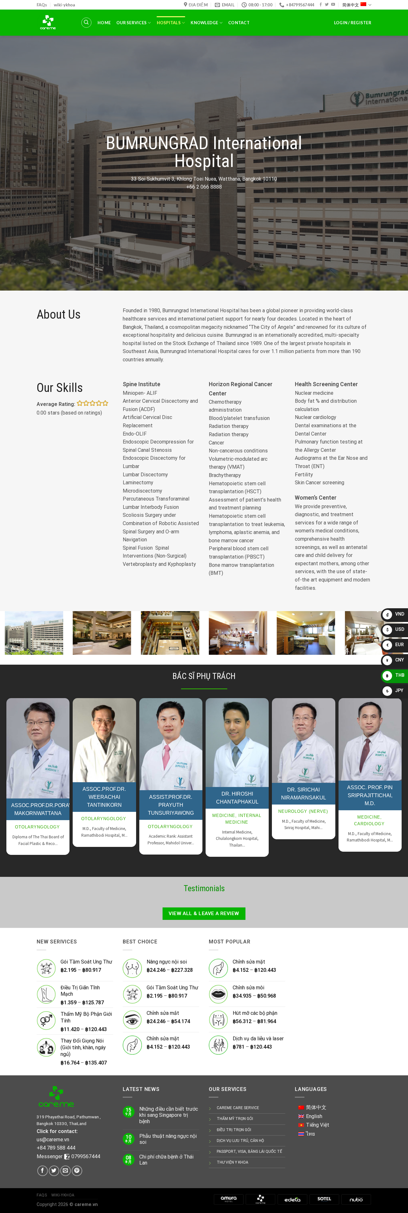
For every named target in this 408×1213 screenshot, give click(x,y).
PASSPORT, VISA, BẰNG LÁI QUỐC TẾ (249, 1151)
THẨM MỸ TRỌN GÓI (235, 1118)
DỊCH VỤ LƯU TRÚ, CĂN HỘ (240, 1140)
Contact (239, 22)
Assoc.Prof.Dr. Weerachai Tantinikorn (104, 797)
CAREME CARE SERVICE (238, 1108)
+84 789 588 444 (56, 1148)
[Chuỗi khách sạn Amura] (228, 1199)
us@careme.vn (53, 1140)
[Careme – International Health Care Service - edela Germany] (54, 23)
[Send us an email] (65, 1171)
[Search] (86, 23)
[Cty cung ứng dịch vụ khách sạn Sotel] (324, 1199)
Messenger (50, 1156)
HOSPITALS (169, 22)
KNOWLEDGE (204, 22)
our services (131, 22)
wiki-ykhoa (64, 4)
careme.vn (86, 1204)
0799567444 (85, 1156)
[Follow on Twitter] (327, 5)
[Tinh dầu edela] (292, 1199)
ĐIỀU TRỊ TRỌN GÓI (234, 1130)
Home (104, 22)
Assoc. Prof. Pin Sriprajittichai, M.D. (370, 795)
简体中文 (350, 4)
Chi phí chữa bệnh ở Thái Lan (166, 1160)
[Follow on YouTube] (333, 5)
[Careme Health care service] (260, 1199)
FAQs (42, 4)
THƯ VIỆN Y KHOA (232, 1162)
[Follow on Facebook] (321, 5)
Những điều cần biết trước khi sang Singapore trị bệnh (168, 1115)
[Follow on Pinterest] (77, 1171)
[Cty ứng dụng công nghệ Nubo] (356, 1199)
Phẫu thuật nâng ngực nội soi (168, 1139)
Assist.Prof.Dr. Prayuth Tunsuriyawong (171, 805)
